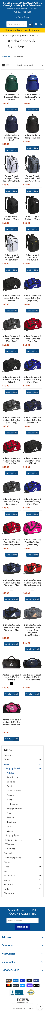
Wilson (10, 826)
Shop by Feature (13, 840)
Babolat (11, 781)
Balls (6, 871)
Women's (9, 844)
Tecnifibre (11, 822)
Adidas (10, 772)
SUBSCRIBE (22, 927)
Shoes (7, 759)
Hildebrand (12, 804)
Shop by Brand (23, 35)
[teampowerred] (32, 589)
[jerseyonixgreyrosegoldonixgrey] (32, 638)
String (7, 862)
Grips (6, 866)
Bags (12, 35)
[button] (3, 24)
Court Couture (14, 790)
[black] (11, 683)
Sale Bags (10, 848)
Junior (7, 880)
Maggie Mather (14, 808)
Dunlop (10, 795)
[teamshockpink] (11, 728)
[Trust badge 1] (17, 992)
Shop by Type (12, 835)
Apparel (8, 853)
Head (9, 799)
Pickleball (8, 884)
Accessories (9, 875)
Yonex (10, 830)
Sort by (20, 65)
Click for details (32, 9)
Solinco (10, 817)
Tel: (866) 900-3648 (22, 12)
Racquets (8, 755)
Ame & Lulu (12, 777)
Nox (9, 813)
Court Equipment (12, 857)
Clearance (9, 893)
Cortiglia (11, 786)
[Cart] (41, 24)
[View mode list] (8, 65)
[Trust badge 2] (31, 992)
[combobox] (19, 24)
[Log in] (36, 24)
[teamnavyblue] (11, 589)
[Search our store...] (30, 24)
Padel (6, 889)
